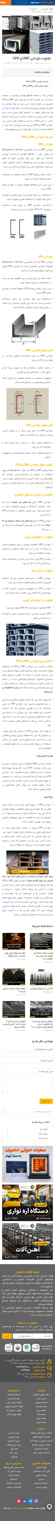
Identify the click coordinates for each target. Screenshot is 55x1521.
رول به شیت (13, 1433)
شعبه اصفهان (41, 1402)
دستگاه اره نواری (41, 1483)
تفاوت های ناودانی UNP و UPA (35, 86)
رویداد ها (43, 1133)
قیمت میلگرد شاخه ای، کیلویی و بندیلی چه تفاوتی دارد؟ (43, 956)
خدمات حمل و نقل (41, 1452)
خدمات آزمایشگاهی (41, 1436)
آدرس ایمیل (46, 1060)
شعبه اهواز (41, 1418)
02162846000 (23, 1367)
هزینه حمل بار (13, 1471)
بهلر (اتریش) (14, 1398)
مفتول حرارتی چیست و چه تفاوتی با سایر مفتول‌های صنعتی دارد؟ (42, 1024)
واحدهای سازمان (13, 1487)
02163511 (25, 1370)
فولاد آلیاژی (41, 1467)
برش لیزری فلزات (13, 1444)
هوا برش (14, 1448)
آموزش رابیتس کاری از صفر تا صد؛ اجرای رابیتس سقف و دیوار (14, 1024)
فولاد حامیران (47, 9)
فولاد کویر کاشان (13, 1414)
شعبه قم (41, 1414)
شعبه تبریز (41, 1410)
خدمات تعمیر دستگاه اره (41, 1440)
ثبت (7, 1336)
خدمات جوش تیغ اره (41, 1444)
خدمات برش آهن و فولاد (41, 1433)
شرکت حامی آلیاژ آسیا (18, 1508)
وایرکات (13, 1456)
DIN (36, 209)
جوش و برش (41, 1487)
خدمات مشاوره (41, 1448)
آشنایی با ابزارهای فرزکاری (41, 988)
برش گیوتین (13, 1436)
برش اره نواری (14, 1440)
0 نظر (6, 63)
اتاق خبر (44, 1129)
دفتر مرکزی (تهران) (41, 1394)
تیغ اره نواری (41, 1475)
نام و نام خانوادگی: (43, 1049)
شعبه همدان (41, 1406)
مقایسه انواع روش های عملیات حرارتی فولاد (15, 954)
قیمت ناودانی (8, 108)
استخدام (13, 1479)
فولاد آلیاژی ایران (13, 1402)
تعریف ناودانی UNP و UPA (37, 81)
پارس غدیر (41, 1398)
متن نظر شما (46, 1071)
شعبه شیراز (41, 1422)
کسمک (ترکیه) (13, 1394)
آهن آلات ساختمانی (41, 1471)
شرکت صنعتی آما (13, 1410)
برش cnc (14, 1452)
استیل (41, 1479)
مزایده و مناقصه (13, 1483)
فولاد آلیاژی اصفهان (14, 1406)
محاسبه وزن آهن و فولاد (14, 1467)
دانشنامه (34, 9)
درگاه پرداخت (14, 1475)
